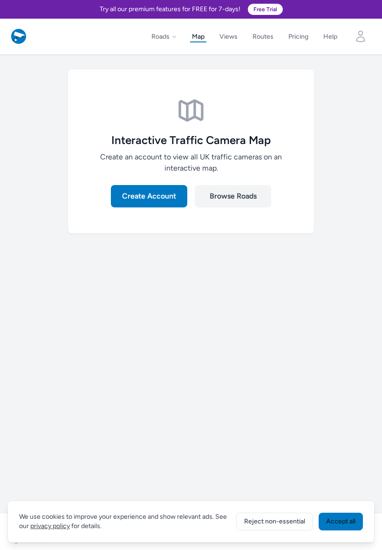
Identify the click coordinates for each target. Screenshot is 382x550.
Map (198, 37)
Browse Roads (233, 196)
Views (228, 37)
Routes (262, 37)
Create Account (149, 196)
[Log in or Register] (360, 36)
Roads (160, 37)
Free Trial (265, 9)
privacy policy (50, 526)
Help (330, 37)
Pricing (298, 37)
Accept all (340, 521)
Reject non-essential (274, 521)
